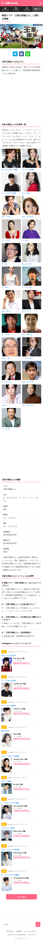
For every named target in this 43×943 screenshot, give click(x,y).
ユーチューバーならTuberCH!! (17, 934)
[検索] (40, 3)
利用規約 (19, 931)
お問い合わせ (10, 931)
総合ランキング (5, 9)
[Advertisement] (21, 98)
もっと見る (21, 897)
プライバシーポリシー (30, 931)
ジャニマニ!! (31, 934)
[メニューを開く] (2, 3)
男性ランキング (16, 9)
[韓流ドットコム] (11, 3)
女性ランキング (27, 9)
